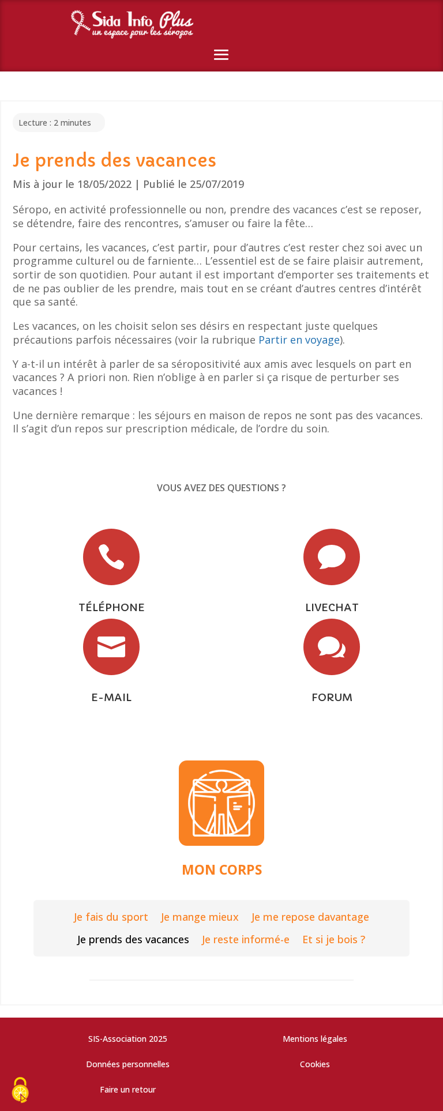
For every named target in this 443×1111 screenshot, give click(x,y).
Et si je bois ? (333, 939)
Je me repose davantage (310, 917)
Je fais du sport (111, 917)
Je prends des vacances (133, 939)
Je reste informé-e (246, 939)
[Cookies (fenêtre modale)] (20, 1091)
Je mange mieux (200, 917)
